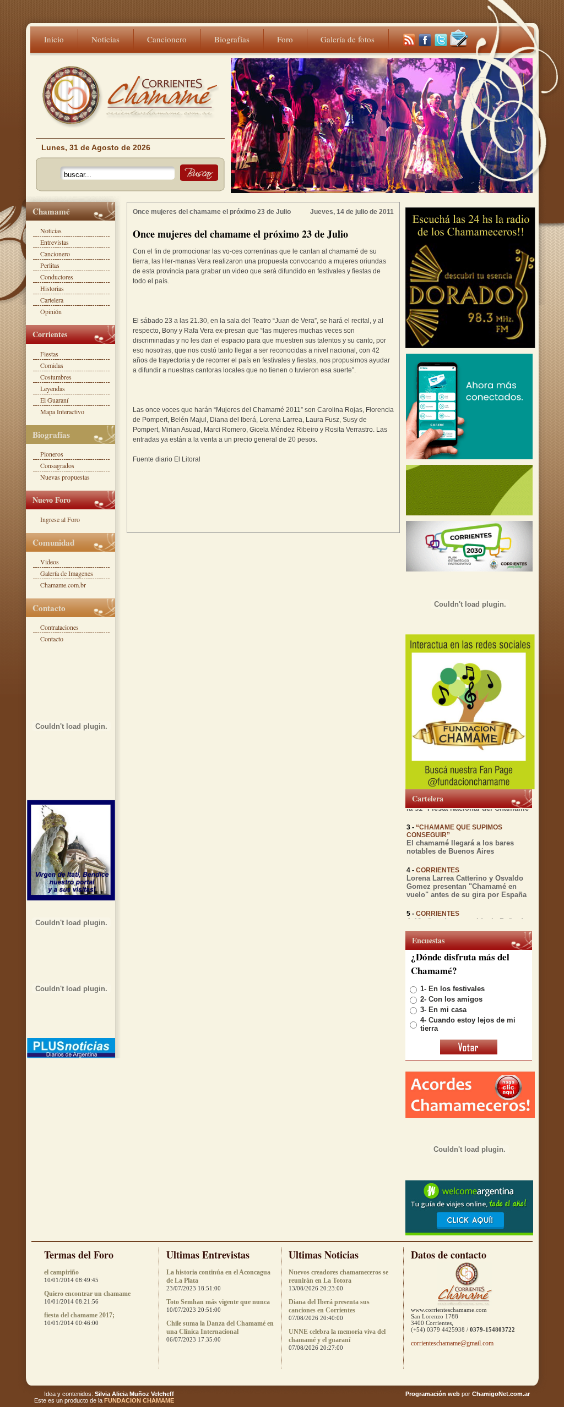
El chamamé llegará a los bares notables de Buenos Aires (460, 839)
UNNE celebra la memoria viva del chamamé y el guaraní (337, 1336)
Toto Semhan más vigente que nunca (218, 1302)
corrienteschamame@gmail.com (452, 1343)
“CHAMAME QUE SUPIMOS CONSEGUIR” (454, 823)
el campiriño (61, 1272)
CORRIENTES (437, 862)
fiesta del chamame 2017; (79, 1315)
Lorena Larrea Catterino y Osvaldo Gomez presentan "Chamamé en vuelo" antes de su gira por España (466, 878)
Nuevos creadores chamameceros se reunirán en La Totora (338, 1276)
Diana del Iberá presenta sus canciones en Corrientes (329, 1306)
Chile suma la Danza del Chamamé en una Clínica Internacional (220, 1327)
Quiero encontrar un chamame (87, 1294)
